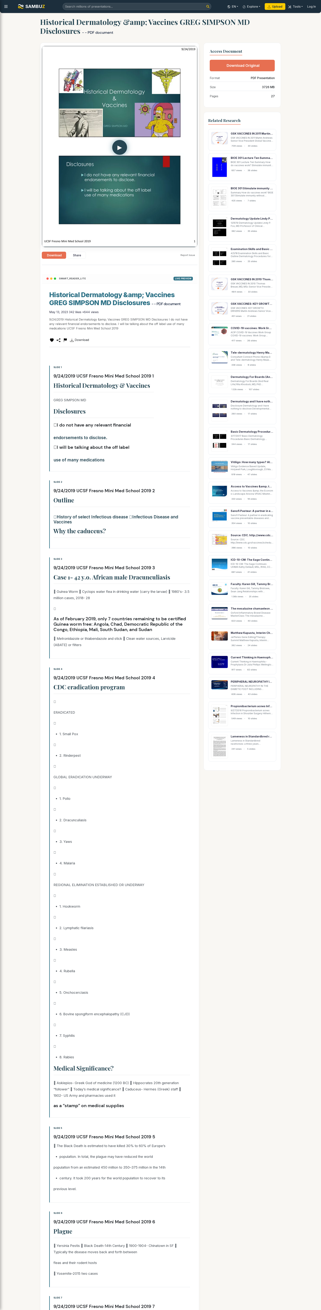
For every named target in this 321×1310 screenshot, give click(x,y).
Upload (277, 6)
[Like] (51, 340)
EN (234, 6)
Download (54, 255)
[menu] (5, 6)
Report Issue (188, 255)
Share (77, 255)
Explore (252, 6)
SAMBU (35, 6)
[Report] (65, 340)
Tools (297, 6)
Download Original (243, 65)
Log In (311, 6)
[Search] (208, 6)
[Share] (58, 340)
